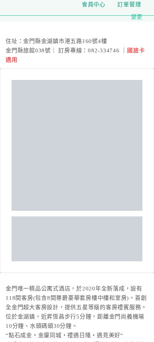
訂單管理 (129, 4)
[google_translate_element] (146, 4)
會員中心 (93, 4)
